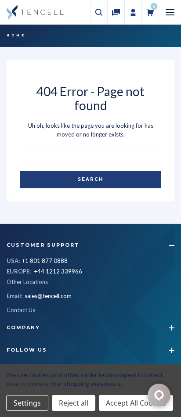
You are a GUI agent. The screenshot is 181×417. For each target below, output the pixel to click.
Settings (27, 403)
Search (90, 179)
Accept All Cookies (136, 403)
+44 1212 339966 (58, 271)
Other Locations (27, 281)
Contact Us (21, 309)
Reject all (73, 403)
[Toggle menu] (170, 12)
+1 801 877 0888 (45, 260)
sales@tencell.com (48, 295)
